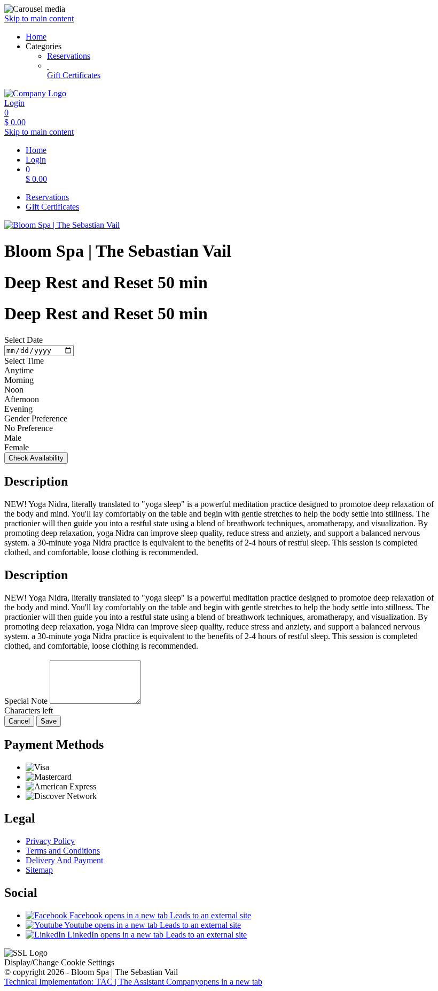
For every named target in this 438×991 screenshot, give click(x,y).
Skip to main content (39, 18)
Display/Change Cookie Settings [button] (59, 962)
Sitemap (39, 869)
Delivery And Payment (64, 860)
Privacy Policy (50, 841)
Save (49, 721)
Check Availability (36, 458)
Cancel (19, 721)
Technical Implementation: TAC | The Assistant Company (133, 981)
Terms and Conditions (63, 850)
